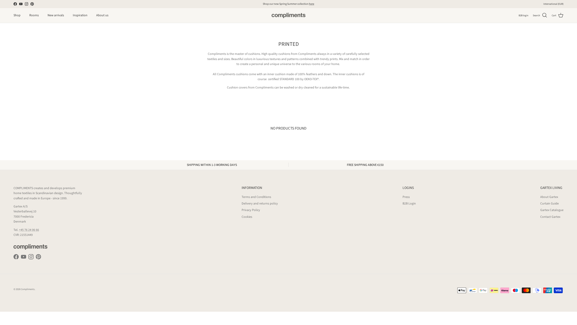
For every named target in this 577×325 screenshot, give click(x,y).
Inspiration (80, 15)
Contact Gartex (550, 217)
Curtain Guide (549, 203)
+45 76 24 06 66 (29, 230)
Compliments (28, 289)
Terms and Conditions (256, 197)
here (311, 4)
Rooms (34, 15)
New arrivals (56, 15)
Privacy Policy (251, 210)
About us (102, 15)
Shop (17, 15)
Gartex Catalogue (551, 210)
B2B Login (409, 203)
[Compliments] (288, 15)
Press (406, 197)
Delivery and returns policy (260, 203)
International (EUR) (553, 4)
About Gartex (549, 197)
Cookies (247, 217)
